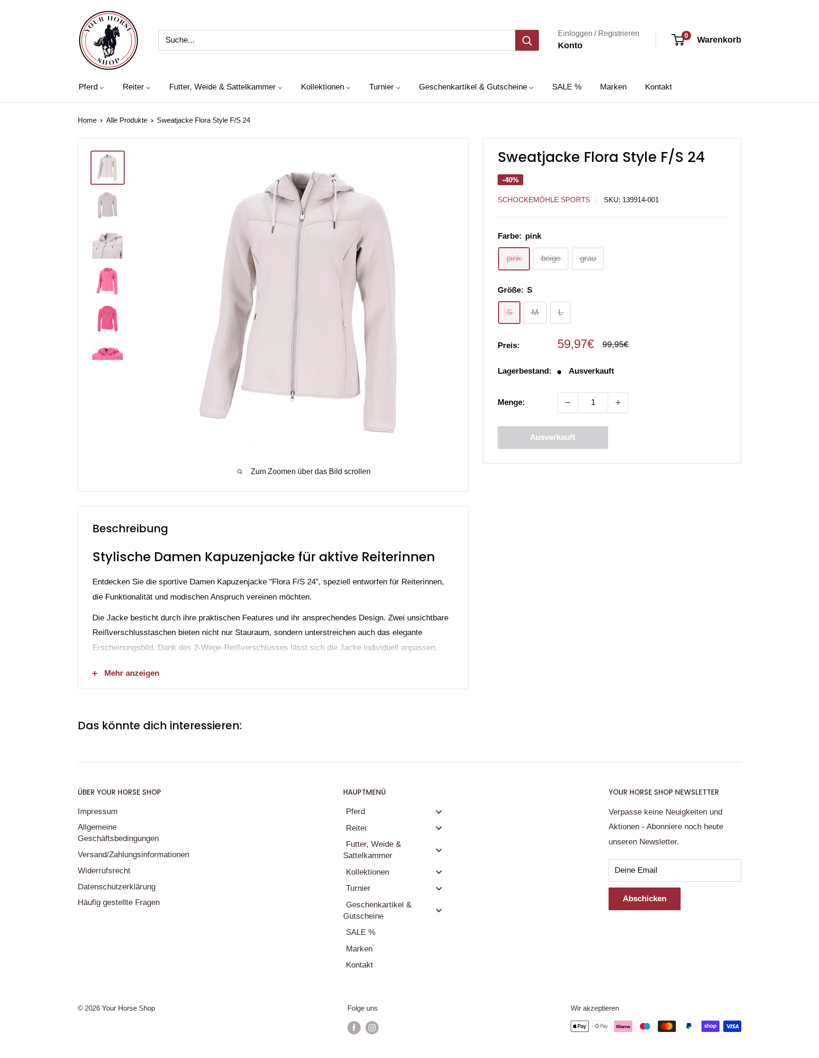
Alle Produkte (126, 120)
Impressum (98, 811)
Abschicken (644, 898)
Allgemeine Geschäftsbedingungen (118, 833)
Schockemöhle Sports (544, 200)
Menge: (511, 402)
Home (87, 120)
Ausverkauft (552, 437)
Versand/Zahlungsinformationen (132, 854)
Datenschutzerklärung (116, 886)
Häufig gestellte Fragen (119, 902)
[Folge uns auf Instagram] (372, 1027)
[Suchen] (527, 40)
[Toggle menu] (439, 811)
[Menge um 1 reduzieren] (568, 402)
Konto (570, 45)
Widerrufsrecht (104, 870)
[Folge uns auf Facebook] (354, 1027)
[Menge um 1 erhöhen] (618, 402)
